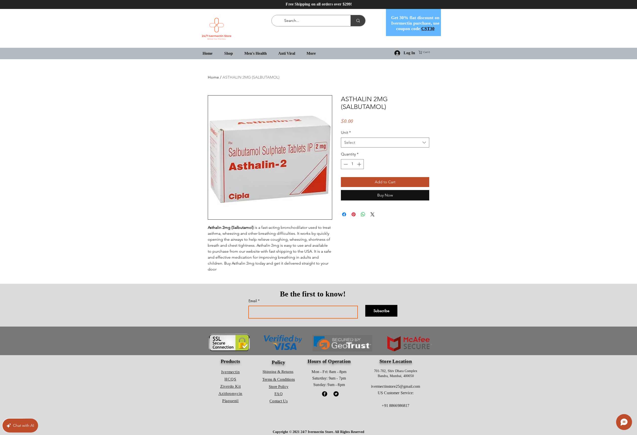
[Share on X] (372, 214)
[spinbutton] (352, 164)
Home (213, 77)
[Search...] (358, 20)
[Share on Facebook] (344, 214)
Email (253, 301)
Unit (346, 132)
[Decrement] (345, 164)
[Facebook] (324, 393)
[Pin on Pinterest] (354, 214)
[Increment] (359, 164)
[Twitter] (336, 393)
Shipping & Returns (278, 372)
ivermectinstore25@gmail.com (395, 386)
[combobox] (385, 142)
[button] (425, 52)
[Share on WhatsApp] (363, 214)
